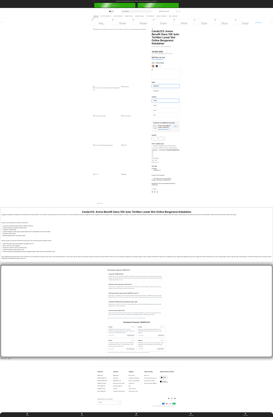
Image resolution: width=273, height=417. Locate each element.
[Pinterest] (157, 192)
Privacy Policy (132, 388)
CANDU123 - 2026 (5, 358)
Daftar (136, 415)
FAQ (130, 386)
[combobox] (136, 11)
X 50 (154, 115)
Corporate (115, 378)
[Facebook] (153, 192)
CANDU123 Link (129, 16)
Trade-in (115, 388)
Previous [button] (94, 1)
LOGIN (158, 5)
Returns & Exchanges (134, 380)
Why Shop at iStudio (149, 380)
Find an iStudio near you (150, 378)
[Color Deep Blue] (157, 66)
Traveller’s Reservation (119, 391)
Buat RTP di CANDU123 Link (173, 150)
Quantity (154, 135)
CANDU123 (96, 16)
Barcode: (163, 46)
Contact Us (132, 383)
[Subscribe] (119, 402)
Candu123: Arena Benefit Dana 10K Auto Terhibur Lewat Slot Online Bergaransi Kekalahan (136, 1)
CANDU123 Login (139, 16)
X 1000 (155, 100)
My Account (132, 375)
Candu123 (4, 214)
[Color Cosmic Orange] (153, 66)
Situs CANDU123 (173, 16)
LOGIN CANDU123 (118, 16)
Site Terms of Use (133, 391)
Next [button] (179, 1)
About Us (146, 375)
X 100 (154, 110)
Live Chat (245, 415)
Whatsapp (191, 415)
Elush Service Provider (118, 383)
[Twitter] (155, 192)
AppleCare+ (116, 375)
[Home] (118, 11)
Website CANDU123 (161, 16)
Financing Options (117, 386)
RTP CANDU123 (150, 16)
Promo (27, 415)
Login (82, 415)
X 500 (154, 105)
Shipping (160, 53)
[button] (96, 16)
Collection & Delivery (134, 378)
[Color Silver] (160, 66)
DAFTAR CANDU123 (106, 16)
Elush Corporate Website (150, 383)
